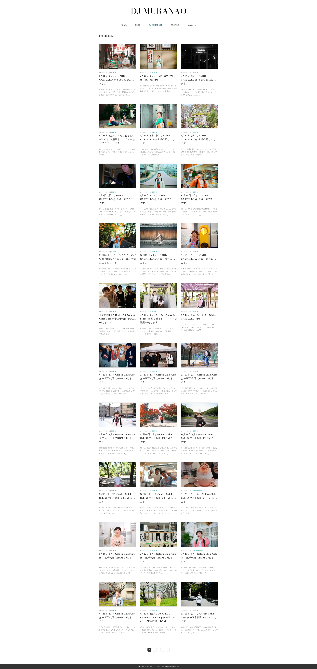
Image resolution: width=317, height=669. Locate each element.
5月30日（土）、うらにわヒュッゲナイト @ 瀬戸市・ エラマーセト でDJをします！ (117, 139)
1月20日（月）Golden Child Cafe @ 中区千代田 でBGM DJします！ (117, 438)
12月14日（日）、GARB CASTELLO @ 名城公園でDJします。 (198, 199)
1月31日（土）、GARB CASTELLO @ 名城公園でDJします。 (157, 199)
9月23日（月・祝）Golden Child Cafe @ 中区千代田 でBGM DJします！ (199, 498)
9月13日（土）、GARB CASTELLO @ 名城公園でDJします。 (198, 259)
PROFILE (175, 25)
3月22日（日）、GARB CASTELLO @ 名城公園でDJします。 (198, 139)
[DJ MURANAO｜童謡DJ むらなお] (158, 11)
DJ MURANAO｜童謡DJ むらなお (149, 666)
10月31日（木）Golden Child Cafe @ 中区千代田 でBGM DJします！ (117, 498)
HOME (124, 25)
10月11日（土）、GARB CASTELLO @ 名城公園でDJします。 (157, 259)
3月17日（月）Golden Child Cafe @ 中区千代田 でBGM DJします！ (158, 378)
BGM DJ (114, 72)
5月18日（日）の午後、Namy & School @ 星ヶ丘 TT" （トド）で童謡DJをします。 (158, 319)
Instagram (192, 25)
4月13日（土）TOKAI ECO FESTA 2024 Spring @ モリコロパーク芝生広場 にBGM (157, 617)
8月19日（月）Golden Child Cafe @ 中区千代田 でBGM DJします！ (117, 558)
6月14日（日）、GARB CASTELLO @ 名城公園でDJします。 (198, 80)
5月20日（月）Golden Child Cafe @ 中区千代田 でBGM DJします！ (199, 558)
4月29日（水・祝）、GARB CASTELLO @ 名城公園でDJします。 (157, 139)
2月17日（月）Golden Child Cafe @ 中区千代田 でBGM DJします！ (199, 378)
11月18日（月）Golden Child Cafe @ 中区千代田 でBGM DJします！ (199, 438)
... (129, 95)
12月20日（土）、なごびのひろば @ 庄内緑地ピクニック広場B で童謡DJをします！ (117, 259)
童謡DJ (113, 252)
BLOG (138, 25)
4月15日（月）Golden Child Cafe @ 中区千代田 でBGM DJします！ (117, 617)
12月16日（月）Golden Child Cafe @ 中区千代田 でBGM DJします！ (158, 438)
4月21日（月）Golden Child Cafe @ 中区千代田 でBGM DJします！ (117, 378)
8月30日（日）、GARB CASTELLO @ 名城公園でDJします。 (116, 80)
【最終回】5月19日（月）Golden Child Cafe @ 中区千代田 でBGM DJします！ (117, 319)
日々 (160, 132)
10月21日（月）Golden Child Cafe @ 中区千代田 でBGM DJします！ (158, 498)
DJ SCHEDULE (155, 25)
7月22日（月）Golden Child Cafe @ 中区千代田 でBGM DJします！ (158, 558)
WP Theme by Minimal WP (170, 666)
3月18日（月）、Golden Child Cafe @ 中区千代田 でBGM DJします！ (199, 617)
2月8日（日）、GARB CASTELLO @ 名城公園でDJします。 (116, 199)
